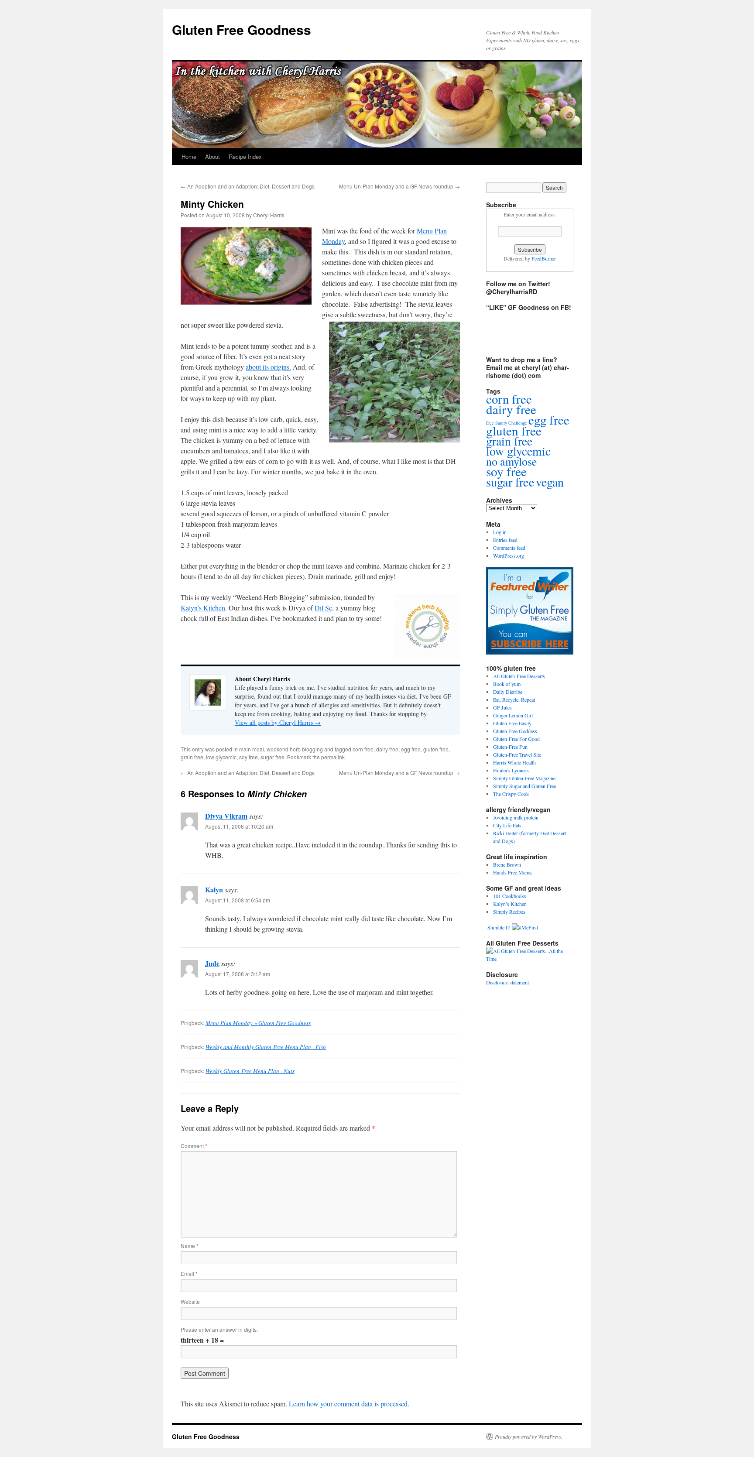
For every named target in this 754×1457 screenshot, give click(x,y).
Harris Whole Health (514, 762)
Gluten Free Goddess (515, 730)
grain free (192, 757)
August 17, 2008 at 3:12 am (237, 973)
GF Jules (502, 707)
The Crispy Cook (511, 793)
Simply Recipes (509, 911)
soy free (248, 757)
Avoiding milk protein (515, 817)
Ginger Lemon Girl (513, 715)
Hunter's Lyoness (511, 770)
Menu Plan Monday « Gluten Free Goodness (258, 1023)
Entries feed (505, 539)
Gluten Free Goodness (241, 29)
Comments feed (509, 547)
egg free (411, 749)
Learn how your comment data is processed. (349, 1403)
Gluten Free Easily (512, 723)
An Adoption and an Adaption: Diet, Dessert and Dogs (248, 186)
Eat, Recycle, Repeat (514, 699)
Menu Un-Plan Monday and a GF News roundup (399, 186)
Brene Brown (507, 864)
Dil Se (323, 607)
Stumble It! (498, 927)
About (212, 156)
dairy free (387, 749)
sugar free (272, 757)
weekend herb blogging (295, 749)
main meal (251, 749)
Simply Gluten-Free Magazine (524, 778)
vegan (550, 481)
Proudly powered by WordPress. (528, 1436)
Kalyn (214, 889)
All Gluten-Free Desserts (519, 675)
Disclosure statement (507, 982)
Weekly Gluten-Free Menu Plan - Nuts (250, 1071)
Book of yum (507, 683)
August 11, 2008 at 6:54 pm (237, 900)
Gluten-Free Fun (510, 746)
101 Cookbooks (509, 895)
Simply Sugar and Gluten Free (524, 785)
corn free (363, 749)
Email (189, 1273)
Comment (194, 1145)
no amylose (511, 461)
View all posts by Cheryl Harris (278, 722)
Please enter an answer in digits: (219, 1329)
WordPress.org (508, 555)
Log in (500, 531)
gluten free (436, 749)
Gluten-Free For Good (516, 738)
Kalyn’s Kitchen (203, 607)
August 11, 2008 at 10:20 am (239, 826)
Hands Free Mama (512, 872)
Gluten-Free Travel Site (517, 754)
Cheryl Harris (268, 215)
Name (190, 1245)
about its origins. (268, 366)
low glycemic (221, 757)
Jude (212, 963)
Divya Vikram (226, 816)
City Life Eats (507, 825)
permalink (333, 757)
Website (190, 1301)
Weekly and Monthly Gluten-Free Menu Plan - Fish (266, 1047)
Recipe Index (245, 156)
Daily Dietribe (507, 691)
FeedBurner (543, 258)
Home (189, 156)
